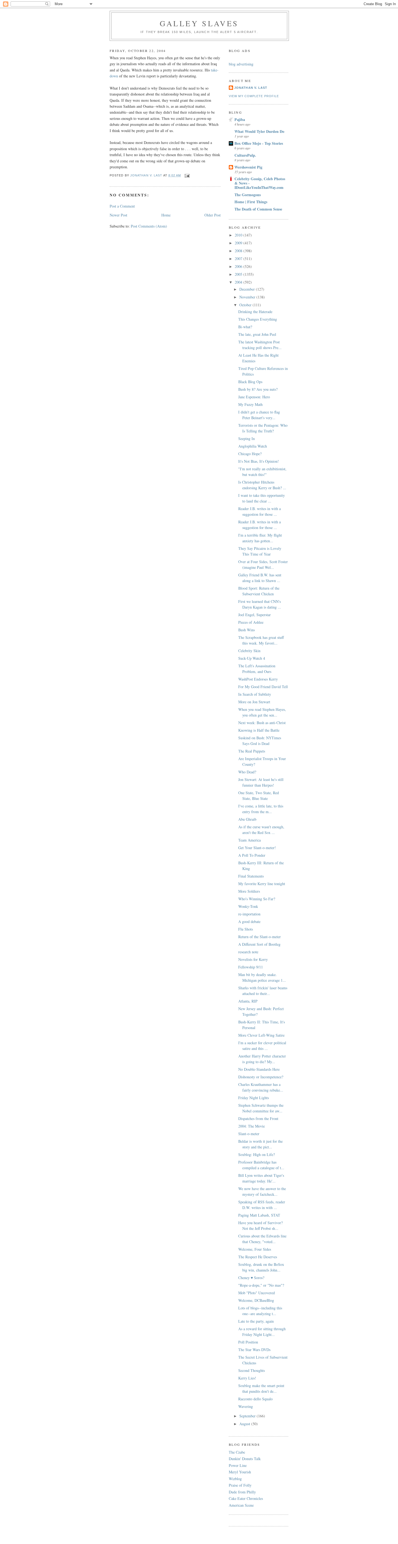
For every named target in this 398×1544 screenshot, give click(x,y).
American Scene (241, 1505)
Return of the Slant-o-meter (259, 936)
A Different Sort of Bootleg (259, 944)
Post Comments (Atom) (149, 226)
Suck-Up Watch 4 (251, 658)
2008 (239, 250)
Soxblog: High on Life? (256, 1154)
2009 (239, 242)
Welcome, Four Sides (254, 1249)
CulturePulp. (245, 155)
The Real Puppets (251, 751)
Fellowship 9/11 (250, 967)
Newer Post (118, 215)
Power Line (238, 1465)
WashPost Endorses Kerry (258, 679)
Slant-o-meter (248, 1133)
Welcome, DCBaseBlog (256, 1300)
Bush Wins (246, 629)
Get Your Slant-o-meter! (257, 847)
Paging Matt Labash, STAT (259, 1215)
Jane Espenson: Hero (254, 396)
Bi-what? (245, 326)
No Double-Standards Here (259, 1069)
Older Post (212, 215)
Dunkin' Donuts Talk (245, 1458)
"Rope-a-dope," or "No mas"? (261, 1285)
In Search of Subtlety (254, 694)
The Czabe (237, 1452)
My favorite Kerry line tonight (261, 883)
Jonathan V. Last (250, 87)
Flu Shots (245, 929)
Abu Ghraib (247, 819)
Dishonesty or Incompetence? (260, 1076)
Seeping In (246, 438)
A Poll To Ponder (251, 855)
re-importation (249, 913)
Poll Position (248, 1342)
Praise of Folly (240, 1485)
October (246, 304)
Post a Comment (122, 206)
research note (248, 951)
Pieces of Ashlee (250, 622)
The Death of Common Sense (258, 209)
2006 (239, 266)
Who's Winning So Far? (256, 898)
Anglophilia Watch (252, 446)
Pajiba (239, 119)
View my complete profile (254, 96)
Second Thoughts (251, 1370)
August (245, 1423)
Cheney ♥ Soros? (251, 1277)
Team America (249, 840)
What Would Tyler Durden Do (259, 131)
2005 (239, 274)
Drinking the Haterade (255, 311)
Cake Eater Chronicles (246, 1498)
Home (166, 215)
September (248, 1415)
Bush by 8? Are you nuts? (258, 389)
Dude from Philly (242, 1491)
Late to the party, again (256, 1321)
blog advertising (241, 64)
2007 (239, 258)
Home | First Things (250, 202)
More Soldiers (249, 891)
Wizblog (235, 1478)
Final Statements (251, 876)
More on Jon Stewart (254, 701)
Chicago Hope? (250, 453)
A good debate (249, 921)
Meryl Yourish (240, 1471)
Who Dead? (247, 771)
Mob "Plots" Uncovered (256, 1292)
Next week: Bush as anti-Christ (262, 722)
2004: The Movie (251, 1126)
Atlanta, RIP (247, 1001)
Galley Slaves (199, 23)
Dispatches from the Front (258, 1118)
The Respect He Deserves (257, 1256)
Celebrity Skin (249, 650)
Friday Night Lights (253, 1097)
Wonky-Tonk (248, 906)
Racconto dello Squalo (255, 1398)
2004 (239, 282)
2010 (239, 235)
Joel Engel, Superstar (254, 614)
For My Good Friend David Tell (263, 686)
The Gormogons (247, 195)
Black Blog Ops (250, 381)
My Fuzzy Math (250, 404)
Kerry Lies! (247, 1378)
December (247, 289)
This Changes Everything (257, 319)
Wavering (245, 1406)
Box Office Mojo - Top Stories (258, 143)
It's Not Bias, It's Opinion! (258, 461)
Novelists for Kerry (253, 959)
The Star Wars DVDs (254, 1349)
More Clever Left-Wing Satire (261, 1035)
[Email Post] (187, 175)
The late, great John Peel (257, 334)
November (247, 297)
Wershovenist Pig (248, 167)
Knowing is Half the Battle (258, 730)
